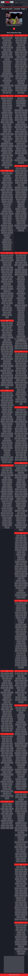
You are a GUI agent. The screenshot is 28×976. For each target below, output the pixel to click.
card (21, 68)
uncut (24, 748)
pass (11, 730)
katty (22, 354)
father (7, 317)
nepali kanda (18, 571)
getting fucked (9, 380)
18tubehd (5, 87)
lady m (17, 414)
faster (4, 310)
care (25, 68)
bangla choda (4, 225)
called (24, 40)
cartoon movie (18, 85)
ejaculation (18, 213)
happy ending (9, 433)
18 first (9, 45)
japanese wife (18, 341)
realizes (7, 791)
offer (25, 612)
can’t (21, 64)
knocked (22, 389)
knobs (25, 387)
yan (22, 925)
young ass (24, 937)
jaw (19, 348)
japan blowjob (21, 267)
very (16, 827)
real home (9, 772)
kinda (25, 363)
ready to (11, 755)
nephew (22, 573)
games (3, 330)
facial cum (3, 267)
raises (7, 741)
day (16, 134)
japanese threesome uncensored (21, 339)
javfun (16, 348)
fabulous (3, 255)
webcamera (24, 912)
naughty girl (18, 561)
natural (17, 547)
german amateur (9, 358)
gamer (4, 327)
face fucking (4, 257)
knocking (23, 392)
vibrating (20, 846)
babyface (4, 182)
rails (7, 738)
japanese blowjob (21, 286)
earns (22, 173)
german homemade (7, 363)
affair (8, 155)
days (26, 134)
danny (21, 119)
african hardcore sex (7, 162)
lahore (25, 414)
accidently (10, 112)
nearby (17, 564)
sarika (8, 827)
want (25, 878)
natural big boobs (23, 547)
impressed (4, 494)
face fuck (11, 255)
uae (16, 707)
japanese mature (21, 310)
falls (11, 276)
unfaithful (24, 769)
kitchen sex (17, 382)
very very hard (17, 842)
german (3, 358)
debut (16, 141)
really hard (5, 793)
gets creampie (4, 377)
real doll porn (10, 769)
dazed (17, 136)
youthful (25, 948)
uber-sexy (19, 710)
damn (21, 115)
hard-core (5, 462)
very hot (16, 830)
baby (10, 180)
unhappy (24, 772)
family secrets (4, 286)
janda (25, 262)
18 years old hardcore (5, 85)
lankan (21, 426)
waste (17, 893)
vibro (17, 849)
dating (24, 129)
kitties (26, 382)
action (3, 119)
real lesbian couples (7, 779)
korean (23, 396)
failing (3, 272)
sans (7, 823)
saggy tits (11, 808)
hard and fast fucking (7, 440)
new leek (23, 587)
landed (16, 421)
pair (7, 685)
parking (6, 721)
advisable (3, 155)
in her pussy (5, 510)
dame (18, 10)
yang (25, 925)
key (20, 358)
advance (4, 148)
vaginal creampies (19, 801)
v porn (17, 794)
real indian (11, 774)
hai (11, 393)
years (24, 927)
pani (11, 706)
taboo (23, 675)
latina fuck (18, 440)
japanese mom (21, 314)
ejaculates (23, 211)
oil (23, 619)
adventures (5, 153)
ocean (17, 612)
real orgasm (3, 781)
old (24, 629)
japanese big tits (21, 281)
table (26, 673)
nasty (21, 545)
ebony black (17, 189)
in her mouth (9, 508)
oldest (17, 650)
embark (25, 225)
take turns (17, 685)
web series (17, 907)
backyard (8, 189)
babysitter (5, 185)
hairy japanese (4, 405)
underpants (24, 753)
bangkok (5, 223)
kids (22, 361)
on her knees (23, 660)
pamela (7, 706)
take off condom (23, 683)
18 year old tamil (7, 71)
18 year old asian (7, 64)
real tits (9, 786)
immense (4, 482)
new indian (18, 587)
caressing (23, 73)
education (18, 199)
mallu (25, 515)
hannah (4, 428)
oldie (20, 650)
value (17, 806)
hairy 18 (11, 400)
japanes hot (24, 272)
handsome (4, 424)
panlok (3, 709)
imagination (5, 479)
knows (22, 394)
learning (25, 459)
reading (2, 755)
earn (26, 170)
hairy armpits (4, 402)
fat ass (10, 310)
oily (22, 629)
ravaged (2, 750)
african (3, 160)
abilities (4, 100)
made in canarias (18, 475)
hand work (9, 414)
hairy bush (10, 402)
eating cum (18, 182)
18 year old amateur (7, 61)
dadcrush (18, 105)
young (24, 934)
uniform (18, 774)
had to (8, 393)
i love (11, 470)
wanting (17, 883)
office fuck (24, 617)
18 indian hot (10, 47)
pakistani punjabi (7, 697)
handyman (10, 424)
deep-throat (17, 160)
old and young (23, 631)
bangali (9, 216)
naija (21, 535)
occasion (23, 610)
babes (11, 173)
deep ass (23, 148)
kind (21, 363)
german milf (10, 365)
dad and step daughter (21, 100)
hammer (9, 409)
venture (18, 813)
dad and (22, 98)
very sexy (24, 835)
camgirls (16, 52)
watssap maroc (19, 897)
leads (22, 452)
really (12, 791)
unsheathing (23, 786)
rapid (11, 745)
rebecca (7, 795)
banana (2, 213)
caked (25, 37)
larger (25, 428)
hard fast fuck (4, 447)
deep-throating (24, 160)
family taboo (10, 288)
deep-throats (21, 162)
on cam (23, 655)
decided (18, 143)
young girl (24, 939)
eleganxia (23, 220)
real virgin (5, 788)
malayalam (19, 503)
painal (5, 680)
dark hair (22, 122)
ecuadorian (24, 194)
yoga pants (19, 934)
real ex (4, 772)
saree (11, 825)
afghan (4, 157)
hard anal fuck (7, 438)
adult (9, 136)
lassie (25, 431)
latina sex (24, 443)
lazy (22, 450)
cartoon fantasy (21, 83)
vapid (21, 808)
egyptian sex (18, 208)
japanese (17, 274)
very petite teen (18, 835)
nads (18, 535)
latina (19, 438)
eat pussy (17, 180)
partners (7, 728)
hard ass (3, 443)
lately (19, 433)
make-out (24, 491)
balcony (10, 194)
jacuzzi (18, 257)
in (12, 496)
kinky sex (24, 370)
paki (7, 687)
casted (22, 92)
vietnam (24, 854)
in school (4, 522)
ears (25, 173)
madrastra (19, 479)
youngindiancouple (18, 948)
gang (4, 332)
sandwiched (3, 820)
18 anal (10, 37)
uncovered (19, 748)
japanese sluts (21, 329)
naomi (25, 542)
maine (25, 489)
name (25, 540)
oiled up (18, 629)
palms (10, 704)
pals (3, 706)
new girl (25, 585)
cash (25, 90)
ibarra (2, 475)
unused (23, 788)
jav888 (25, 345)
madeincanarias (18, 477)
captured (17, 66)
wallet (21, 876)
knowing (17, 394)
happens (5, 431)
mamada (18, 520)
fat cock (5, 312)
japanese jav (24, 305)
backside (3, 189)
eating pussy (23, 182)
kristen (21, 401)
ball (11, 197)
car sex (17, 68)
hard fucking (7, 452)
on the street (21, 667)
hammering (10, 412)
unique (23, 774)
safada (2, 808)
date (20, 129)
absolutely (9, 105)
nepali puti (24, 571)
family (10, 279)
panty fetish (9, 711)
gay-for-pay (7, 351)
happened (9, 428)
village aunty (23, 861)
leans (25, 457)
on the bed (18, 662)
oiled (25, 624)
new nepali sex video (21, 592)
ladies (22, 412)
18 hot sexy (4, 47)
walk (16, 874)
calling (18, 42)
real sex (10, 784)
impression (10, 494)
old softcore (19, 643)
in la (7, 515)
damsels (16, 117)
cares (21, 71)
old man (18, 641)
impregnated (3, 491)
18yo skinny (4, 90)
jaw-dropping (24, 348)
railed (11, 736)
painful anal (4, 683)
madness (25, 477)
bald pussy (7, 197)
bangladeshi (7, 237)
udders (23, 710)
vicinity (21, 849)
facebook (3, 260)
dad (18, 98)
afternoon (7, 167)
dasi (17, 129)
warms (21, 888)
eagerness (17, 170)
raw (2, 753)
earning (17, 173)
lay (16, 450)
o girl (16, 603)
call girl (20, 40)
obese (25, 603)
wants (21, 883)
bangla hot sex (4, 230)
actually (7, 122)
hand (4, 414)
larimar (21, 431)
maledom (17, 515)
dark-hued (24, 124)
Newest (16, 2)
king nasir (18, 368)
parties (11, 725)
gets (12, 375)
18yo (10, 87)
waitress (21, 869)
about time (9, 103)
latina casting (24, 438)
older (25, 646)
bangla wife (10, 232)
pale (9, 702)
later (22, 433)
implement (4, 489)
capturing (22, 66)
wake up (20, 871)
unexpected (24, 762)
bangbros (5, 218)
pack (2, 673)
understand (18, 755)
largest (17, 431)
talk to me (23, 687)
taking (25, 685)
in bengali (11, 498)
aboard (4, 103)
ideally (5, 477)
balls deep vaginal (7, 208)
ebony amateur (18, 187)
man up (25, 525)
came (23, 45)
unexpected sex (21, 767)
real (4, 757)
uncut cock (18, 750)
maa (26, 465)
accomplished (5, 115)
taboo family (18, 678)
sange (3, 823)
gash (7, 349)
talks (22, 692)
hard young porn (12, 10)
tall (25, 692)
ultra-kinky (18, 731)
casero (17, 90)
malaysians (24, 510)
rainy (3, 741)
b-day (3, 173)
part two (6, 725)
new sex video (23, 595)
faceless (9, 262)
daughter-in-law (23, 131)
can (21, 54)
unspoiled (19, 788)
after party (4, 165)
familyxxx (3, 295)
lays (19, 450)
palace (5, 702)
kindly (17, 365)
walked (20, 874)
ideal (12, 475)
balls (4, 204)
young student (18, 944)
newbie (23, 597)
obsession (18, 610)
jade (22, 257)
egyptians (24, 208)
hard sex (10, 459)
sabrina (10, 804)
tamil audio (18, 699)
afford (11, 155)
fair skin (7, 272)
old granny (24, 638)
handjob (3, 419)
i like (7, 470)
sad (6, 806)
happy (9, 431)
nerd (26, 573)
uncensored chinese (21, 738)
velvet (25, 808)
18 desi (9, 42)
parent (3, 718)
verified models (21, 820)
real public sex (10, 781)
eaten (22, 180)
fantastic (9, 300)
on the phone (23, 665)
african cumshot (9, 160)
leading (17, 452)
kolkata (19, 396)
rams (7, 743)
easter (21, 175)
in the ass (7, 527)
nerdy (17, 576)
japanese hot (17, 305)
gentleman (5, 356)
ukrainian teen (18, 724)
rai (5, 736)
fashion (8, 305)
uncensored (24, 734)
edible (25, 197)
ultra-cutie (23, 729)
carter (20, 78)
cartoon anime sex (21, 80)
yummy (23, 951)
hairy (7, 400)
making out (19, 498)
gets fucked (10, 377)
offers (21, 615)
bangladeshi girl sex (7, 244)
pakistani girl (3, 692)
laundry (22, 447)
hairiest (3, 397)
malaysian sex (18, 510)
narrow (17, 545)
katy (25, 354)
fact (12, 269)
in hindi (10, 510)
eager (24, 168)
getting (3, 380)
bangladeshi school (7, 247)
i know (3, 470)
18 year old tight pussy (7, 73)
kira (17, 373)
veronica (24, 823)
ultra (23, 726)
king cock (24, 365)
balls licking (5, 211)
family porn (10, 281)
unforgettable (18, 772)
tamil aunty (21, 702)
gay (2, 351)
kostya (17, 401)
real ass (4, 760)
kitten (22, 382)
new (16, 585)
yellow (21, 929)
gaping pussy (9, 344)
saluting (10, 813)
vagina (25, 796)
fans (6, 298)
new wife (18, 597)
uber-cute (24, 707)
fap (7, 303)
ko (25, 394)
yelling (17, 929)
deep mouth (21, 155)
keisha (25, 356)
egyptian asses (21, 204)
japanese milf (20, 312)
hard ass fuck (9, 443)
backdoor (4, 187)
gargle (7, 346)
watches (16, 895)
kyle (21, 404)
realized (2, 791)
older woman (23, 648)
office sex (19, 619)
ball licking (4, 199)
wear (17, 902)
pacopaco (7, 675)
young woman (21, 946)
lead (25, 450)
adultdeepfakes (5, 143)
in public (4, 520)
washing (21, 890)
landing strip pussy (23, 421)
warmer (16, 888)
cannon (25, 59)
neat (21, 564)
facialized (8, 269)
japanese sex (20, 326)
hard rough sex (4, 459)
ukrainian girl (21, 719)
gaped (9, 339)
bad (12, 189)
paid (3, 678)
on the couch (23, 662)
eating (25, 180)
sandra (9, 818)
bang (7, 213)
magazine (19, 482)
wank (24, 876)
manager (21, 529)
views (25, 856)
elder (25, 216)
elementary (19, 223)
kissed (17, 375)
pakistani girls (10, 692)
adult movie (4, 138)
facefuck (11, 260)
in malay (4, 517)
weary (17, 905)
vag (21, 796)
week (21, 919)
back (10, 185)
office (25, 615)
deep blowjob (18, 150)
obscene (18, 605)
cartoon (24, 78)
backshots (9, 187)
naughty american (21, 559)
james (17, 262)
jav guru (16, 345)
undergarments (18, 753)
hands (12, 421)
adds (10, 129)
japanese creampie (21, 288)
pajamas (3, 687)
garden (2, 346)
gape (5, 339)
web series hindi (24, 907)
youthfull (18, 951)
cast (19, 92)
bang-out (4, 216)
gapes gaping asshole (7, 342)
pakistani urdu (5, 699)
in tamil (9, 525)
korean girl (18, 399)
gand (11, 330)
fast (10, 307)
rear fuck (3, 795)
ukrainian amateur (21, 715)
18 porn (9, 49)
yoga (24, 932)
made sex (25, 475)
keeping (16, 356)
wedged (16, 919)
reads (7, 755)
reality (10, 788)
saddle (10, 806)
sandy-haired (10, 820)
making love (24, 496)
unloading (18, 781)
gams (7, 330)
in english (9, 503)
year (21, 927)
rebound (7, 798)
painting (3, 685)
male (18, 513)
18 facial (5, 45)
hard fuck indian (7, 450)
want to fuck (19, 881)
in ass (2, 498)
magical (24, 484)
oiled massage (18, 627)
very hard (25, 827)
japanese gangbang (21, 293)
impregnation (10, 491)
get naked (7, 375)
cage (21, 37)
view (17, 856)
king (20, 365)
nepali (25, 568)
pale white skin (5, 704)
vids (20, 854)
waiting (17, 869)
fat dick (9, 312)
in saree (9, 520)
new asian (20, 585)
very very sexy (19, 844)
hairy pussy (4, 407)
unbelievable (23, 731)
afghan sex (9, 157)
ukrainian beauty (21, 717)
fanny (3, 298)
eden (17, 197)
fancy (12, 295)
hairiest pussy (9, 397)
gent (7, 354)
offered (17, 615)
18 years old (7, 83)
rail (7, 736)
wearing (20, 902)
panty (4, 711)
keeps (21, 356)
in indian (7, 513)
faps (5, 305)
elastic (17, 216)
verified (23, 813)
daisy (20, 112)
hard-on (9, 462)
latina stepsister (18, 445)
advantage (9, 148)
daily (16, 112)
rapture (2, 748)
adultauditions (7, 141)
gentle (10, 354)
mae (23, 479)
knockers (18, 392)
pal (10, 699)
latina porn (24, 440)
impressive (4, 496)
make (20, 491)
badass (4, 192)
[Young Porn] (7, 2)
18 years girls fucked (7, 80)
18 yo (12, 85)
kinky (20, 370)
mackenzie (17, 470)
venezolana (18, 811)
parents (7, 718)
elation (21, 216)
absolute (4, 105)
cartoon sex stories (19, 87)
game (11, 325)
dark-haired (18, 124)
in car (7, 501)
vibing (16, 846)
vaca (21, 794)
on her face (18, 660)
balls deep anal (7, 206)
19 (3, 92)
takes (22, 685)
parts (11, 728)
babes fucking (7, 175)
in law (11, 515)
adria (12, 134)
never (16, 583)
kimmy (17, 363)
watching (21, 895)
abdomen (3, 98)
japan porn (24, 269)
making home (17, 496)
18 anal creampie (7, 40)
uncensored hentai (21, 741)
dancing (17, 119)
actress (2, 122)
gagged (10, 323)
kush (25, 401)
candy (21, 59)
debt (25, 138)
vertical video (23, 825)
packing (2, 675)
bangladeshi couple (7, 239)
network (24, 580)
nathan (25, 545)
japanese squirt (21, 331)
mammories (19, 522)
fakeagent (3, 276)
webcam (24, 909)
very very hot (24, 842)
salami (7, 811)
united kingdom (21, 776)
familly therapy (5, 279)
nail (24, 535)
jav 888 (25, 343)
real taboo (5, 786)
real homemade (4, 774)
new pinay (17, 595)
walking (24, 874)
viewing (20, 856)
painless (10, 683)
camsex (17, 54)
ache (10, 115)
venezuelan (24, 811)
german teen (3, 370)
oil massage (21, 622)
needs (16, 568)
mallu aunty (19, 517)
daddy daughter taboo (19, 110)
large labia (21, 428)
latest (26, 433)
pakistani (11, 687)
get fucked (9, 373)
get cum (4, 373)
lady (25, 412)
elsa (21, 225)
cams (26, 52)
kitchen (18, 380)
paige (7, 678)
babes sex (5, 180)
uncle (26, 743)
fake (11, 272)
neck (25, 564)
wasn (25, 890)
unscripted (24, 784)
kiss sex (24, 373)
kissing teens (24, 377)
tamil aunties (23, 699)
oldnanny (24, 650)
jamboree (23, 260)
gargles (11, 346)
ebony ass (25, 187)
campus (21, 52)
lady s (21, 414)
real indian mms (7, 776)
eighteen (18, 211)
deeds (22, 146)
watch (20, 893)
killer (26, 361)
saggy (6, 808)
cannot (17, 61)
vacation (17, 796)
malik (22, 515)
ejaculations (24, 213)
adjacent (5, 131)
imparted (9, 484)
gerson (8, 370)
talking (23, 690)
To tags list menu (23, 2)
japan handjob (18, 269)
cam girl (19, 45)
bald (3, 197)
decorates (17, 146)
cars (17, 78)
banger (4, 220)
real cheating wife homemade (7, 762)
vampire (21, 806)
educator (23, 199)
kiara (16, 361)
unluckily (23, 781)
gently (10, 356)
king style (23, 368)
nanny (21, 542)
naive (17, 540)
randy (7, 745)
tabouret (16, 680)
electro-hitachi (23, 218)
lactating (17, 412)
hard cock (4, 445)
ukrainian (21, 712)
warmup (25, 888)
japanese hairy (21, 300)
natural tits (24, 549)
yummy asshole (21, 953)
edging (21, 197)
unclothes (17, 745)
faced (7, 260)
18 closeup (5, 42)
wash (17, 890)
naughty (23, 554)
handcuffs (10, 416)
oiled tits (24, 627)
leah (25, 452)
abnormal (9, 100)
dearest (17, 138)
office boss (18, 617)
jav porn (21, 345)
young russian (24, 941)
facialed (2, 269)
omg (21, 653)
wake (17, 871)
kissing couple (17, 377)
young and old (18, 937)
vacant (24, 794)
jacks (24, 255)
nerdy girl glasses (23, 576)
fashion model (5, 307)
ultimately (19, 726)
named (17, 542)
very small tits (20, 839)
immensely (10, 482)
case (25, 87)
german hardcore (7, 361)
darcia (25, 119)
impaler (4, 484)
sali (10, 811)
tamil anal (24, 697)
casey (21, 90)
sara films (3, 825)
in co (11, 501)
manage (23, 527)
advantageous (4, 150)
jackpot (20, 255)
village (18, 861)
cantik (17, 64)
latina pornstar (18, 443)
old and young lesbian (21, 634)
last (15, 433)
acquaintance (5, 117)
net (23, 578)
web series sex (18, 909)
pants (11, 709)
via (24, 844)
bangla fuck (10, 225)
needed (25, 566)
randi (11, 743)
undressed (18, 760)
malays (23, 503)
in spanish (5, 525)
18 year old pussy (7, 68)
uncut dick (24, 750)
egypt (19, 201)
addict (4, 124)
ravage (11, 748)
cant (25, 61)
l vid (17, 409)
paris (11, 718)
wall (17, 876)
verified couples (21, 818)
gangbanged (10, 337)
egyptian (22, 201)
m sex (22, 465)
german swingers (7, 368)
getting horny (10, 382)
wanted (24, 881)
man (24, 522)
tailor (26, 680)
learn (16, 459)
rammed (3, 743)
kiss (20, 373)
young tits (24, 944)
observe (23, 605)
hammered (4, 412)
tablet (19, 675)
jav (21, 343)
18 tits (10, 54)
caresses (18, 73)
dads (26, 110)
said (3, 811)
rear (10, 793)
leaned (17, 457)
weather (21, 905)
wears (25, 902)
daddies (23, 105)
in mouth (9, 517)
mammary (23, 520)
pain (10, 678)
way (24, 897)
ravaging (7, 750)
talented (18, 687)
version (17, 825)
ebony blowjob (24, 189)
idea (8, 475)
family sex (10, 286)
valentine (17, 804)
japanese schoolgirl (21, 324)
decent (20, 141)
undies (18, 757)
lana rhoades (19, 419)
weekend (25, 919)
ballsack (10, 211)
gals (7, 325)
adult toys (10, 138)
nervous (19, 578)
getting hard (4, 382)
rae (2, 736)
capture (24, 64)
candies (16, 59)
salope (6, 813)
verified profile (18, 823)
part (3, 723)
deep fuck (24, 150)
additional (5, 129)
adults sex (11, 146)
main (21, 489)
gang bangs (9, 332)
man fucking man (19, 525)
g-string (3, 323)
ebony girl (18, 192)
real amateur (8, 757)
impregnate (10, 489)
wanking (17, 878)
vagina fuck (21, 799)
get (12, 370)
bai (10, 192)
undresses (24, 760)
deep (26, 146)
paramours (10, 716)
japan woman (18, 272)
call (17, 40)
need (21, 566)
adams (11, 122)
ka (16, 354)
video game (23, 851)
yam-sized (18, 925)
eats (19, 185)
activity (11, 119)
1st (10, 92)
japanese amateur (21, 279)
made (25, 470)
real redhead (4, 784)
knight (17, 387)
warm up (18, 886)
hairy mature (10, 405)
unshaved (18, 786)
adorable (3, 134)
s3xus (6, 804)
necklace (17, 566)
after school (10, 165)
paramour (4, 716)
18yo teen (10, 90)
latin (16, 438)
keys (23, 358)
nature (23, 552)
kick (19, 361)
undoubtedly (23, 757)
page (12, 675)
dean (25, 136)
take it (17, 683)
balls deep (9, 204)
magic (23, 482)
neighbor (21, 568)
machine (23, 467)
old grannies (18, 638)
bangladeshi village (7, 249)
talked (19, 690)
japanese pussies (21, 322)
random (3, 745)
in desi (4, 503)
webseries (17, 914)
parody (11, 721)
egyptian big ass (21, 206)
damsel (24, 115)
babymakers (9, 182)
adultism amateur (4, 146)
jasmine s (17, 343)
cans (21, 61)
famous (7, 295)
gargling (2, 349)
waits (25, 869)
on (24, 653)
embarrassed (21, 230)
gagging (3, 325)
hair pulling (6, 395)
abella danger (9, 98)
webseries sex (23, 914)
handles (7, 421)
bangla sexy (4, 232)
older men (18, 648)
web (25, 905)
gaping (3, 344)
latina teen (25, 445)
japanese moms (21, 317)
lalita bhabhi (19, 416)
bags (8, 192)
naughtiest (19, 554)
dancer (25, 117)
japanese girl (21, 295)
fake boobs (5, 274)
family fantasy (4, 281)
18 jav (5, 49)
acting (10, 117)
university (24, 779)
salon (3, 813)
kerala (17, 358)
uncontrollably (23, 745)
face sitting (10, 257)
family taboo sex (7, 291)
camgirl (24, 49)
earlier (22, 170)
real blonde (9, 760)
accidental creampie (7, 110)
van (25, 806)
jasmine (24, 341)
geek (11, 351)
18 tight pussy (5, 54)
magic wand (18, 484)
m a (16, 465)
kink (16, 370)
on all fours (19, 655)
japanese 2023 (21, 276)
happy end (4, 433)
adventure (10, 150)
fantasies (10, 298)
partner (3, 728)
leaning (21, 457)
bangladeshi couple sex (7, 242)
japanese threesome (21, 336)
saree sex (3, 827)
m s (19, 465)
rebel (12, 795)
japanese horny (21, 303)
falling (8, 276)
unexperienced (18, 769)
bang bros (11, 213)
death (22, 138)
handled (2, 421)
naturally (19, 552)
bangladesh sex (7, 235)
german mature (4, 365)
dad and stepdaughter (21, 103)
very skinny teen (21, 837)
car (26, 66)
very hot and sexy (23, 830)
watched (24, 893)
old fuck (24, 636)
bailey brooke (4, 194)
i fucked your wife (8, 467)
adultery (10, 143)
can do (24, 54)
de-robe (21, 136)
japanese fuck (21, 291)
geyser (7, 387)
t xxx (22, 673)
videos (17, 854)
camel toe (19, 47)
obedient (20, 603)
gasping (11, 349)
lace (24, 409)
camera (23, 47)
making (25, 494)
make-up (16, 494)
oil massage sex (19, 624)
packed (11, 673)
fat (6, 310)
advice (10, 153)
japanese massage (21, 307)
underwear (24, 755)
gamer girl (9, 327)
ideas (9, 477)
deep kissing (24, 153)
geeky (3, 354)
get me (2, 375)
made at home (21, 472)
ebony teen (18, 194)
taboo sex (24, 678)
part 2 (10, 723)
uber (20, 707)
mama (24, 517)
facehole (4, 262)
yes (25, 929)
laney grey (23, 424)
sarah (8, 825)
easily (17, 175)
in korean (3, 515)
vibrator (25, 846)
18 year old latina (7, 66)
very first (20, 827)
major (17, 491)
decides (23, 143)
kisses (21, 375)
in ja (12, 513)
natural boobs (18, 549)
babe (7, 173)
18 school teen (5, 52)
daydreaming (20, 134)
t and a (18, 673)
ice (5, 475)
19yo (7, 92)
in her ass (4, 508)
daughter (17, 131)
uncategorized (18, 734)
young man (17, 941)
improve (8, 496)
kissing (25, 375)
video (18, 851)
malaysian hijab (21, 508)
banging (9, 220)
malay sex (18, 501)
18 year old (7, 59)
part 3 (3, 725)
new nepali (21, 590)
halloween (5, 409)
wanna (21, 878)
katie (19, 354)
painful (9, 680)
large (16, 428)
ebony (22, 185)
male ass (22, 513)
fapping (10, 303)
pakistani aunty (7, 690)
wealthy (23, 900)
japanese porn (21, 319)
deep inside (18, 153)
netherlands (19, 580)
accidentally (4, 112)
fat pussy (9, 314)
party (3, 730)
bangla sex (10, 230)
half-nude (10, 407)
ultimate (24, 724)
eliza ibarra (17, 225)
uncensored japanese (19, 743)
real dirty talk (3, 769)
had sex (3, 393)
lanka (18, 426)
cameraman (19, 49)
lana (24, 416)
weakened (19, 900)
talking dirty (18, 692)
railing (4, 738)
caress (25, 71)
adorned (7, 134)
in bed (6, 498)
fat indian (4, 314)
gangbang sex (3, 337)
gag (7, 323)
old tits (24, 643)
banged (9, 218)
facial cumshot (9, 267)
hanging (4, 426)
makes (21, 494)
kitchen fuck (23, 380)
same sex (5, 818)
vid (24, 849)
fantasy (3, 303)
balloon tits (10, 201)
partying (7, 730)
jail (24, 257)
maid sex (17, 489)
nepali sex (17, 573)
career (17, 71)
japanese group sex (21, 298)
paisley (11, 685)
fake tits (9, 274)
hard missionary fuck (5, 457)
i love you (4, 472)
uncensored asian (21, 736)
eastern (24, 175)
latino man (17, 447)
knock (19, 389)
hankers (9, 426)
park (3, 721)
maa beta (18, 467)
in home (2, 513)
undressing (18, 762)
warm (25, 883)
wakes (25, 871)
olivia (18, 653)
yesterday (19, 932)
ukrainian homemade (21, 722)
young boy (18, 939)
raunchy (7, 748)
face (7, 255)
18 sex (10, 52)
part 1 (7, 723)
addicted (9, 124)
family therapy (3, 293)
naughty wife (24, 561)
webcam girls (18, 912)
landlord (18, 424)
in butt (3, 501)
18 (6, 37)
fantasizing (5, 300)
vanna (17, 808)
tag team (21, 680)
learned (20, 459)
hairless (2, 400)
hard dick (9, 445)
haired (11, 395)
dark (18, 122)
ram (10, 741)
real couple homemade (7, 767)
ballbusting (4, 201)
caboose (17, 37)
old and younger (19, 636)
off (22, 612)
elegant (18, 220)
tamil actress (18, 697)
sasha (11, 827)
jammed (21, 262)
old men (23, 641)
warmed (23, 886)
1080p (3, 37)
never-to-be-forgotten (23, 583)
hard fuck (10, 447)
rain (10, 738)
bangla (9, 223)
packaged (6, 673)
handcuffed (4, 416)
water (26, 895)
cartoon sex (24, 85)
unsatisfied (18, 784)
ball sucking (10, 199)
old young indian (19, 646)
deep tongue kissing (21, 157)
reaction (6, 753)
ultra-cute (18, 729)
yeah (17, 927)
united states (18, 779)
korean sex (24, 399)
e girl (17, 168)
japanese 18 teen (23, 274)
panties (7, 709)
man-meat (19, 527)
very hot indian (21, 832)
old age (17, 631)
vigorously (23, 858)
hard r (12, 457)
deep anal (18, 148)
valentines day (23, 804)
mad (22, 470)
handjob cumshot (9, 419)
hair (2, 395)
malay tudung (23, 501)
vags (25, 801)
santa (11, 823)
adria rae (5, 136)
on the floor (18, 665)
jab (17, 255)
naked (21, 540)
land (24, 419)
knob (21, 387)
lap (24, 426)
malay (24, 498)
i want (11, 472)
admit (9, 131)
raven (12, 750)
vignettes (18, 858)
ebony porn (24, 192)
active (7, 119)
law (26, 447)
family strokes (3, 288)
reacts (11, 753)
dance (21, 117)
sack (3, 806)
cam (24, 42)
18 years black (7, 78)
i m (7, 472)
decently (25, 141)
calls (21, 42)
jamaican (18, 260)
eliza (24, 223)
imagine (9, 479)
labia (21, 409)
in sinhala (9, 522)
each (21, 168)
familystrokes (10, 293)
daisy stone (24, 112)
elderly (17, 218)
